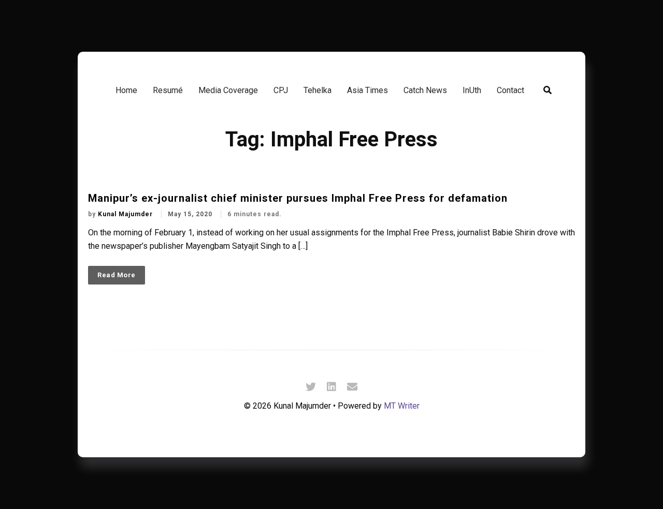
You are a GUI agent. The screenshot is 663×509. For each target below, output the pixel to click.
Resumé (168, 90)
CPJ (280, 90)
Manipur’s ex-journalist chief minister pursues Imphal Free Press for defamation (298, 198)
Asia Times (367, 90)
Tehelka (318, 90)
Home (126, 90)
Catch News (425, 90)
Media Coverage (228, 90)
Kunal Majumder (126, 214)
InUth (472, 90)
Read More (116, 275)
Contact (510, 90)
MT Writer (402, 406)
